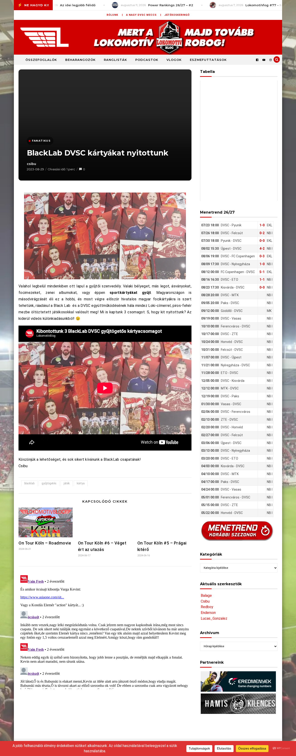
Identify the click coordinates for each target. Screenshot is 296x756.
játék (67, 483)
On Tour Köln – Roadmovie (44, 543)
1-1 (262, 279)
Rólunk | (115, 14)
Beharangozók (80, 60)
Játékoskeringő (177, 14)
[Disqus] (104, 631)
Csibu (205, 601)
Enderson (208, 612)
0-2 (262, 233)
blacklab (29, 483)
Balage (206, 595)
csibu (31, 164)
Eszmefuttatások (208, 60)
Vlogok (174, 60)
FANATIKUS (41, 140)
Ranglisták (115, 60)
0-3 (262, 256)
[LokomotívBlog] (148, 37)
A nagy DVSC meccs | (143, 14)
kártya (81, 483)
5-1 (262, 272)
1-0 (262, 225)
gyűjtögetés (49, 483)
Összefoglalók (41, 60)
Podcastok (146, 60)
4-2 (262, 248)
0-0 (262, 241)
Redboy (207, 607)
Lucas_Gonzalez (214, 618)
